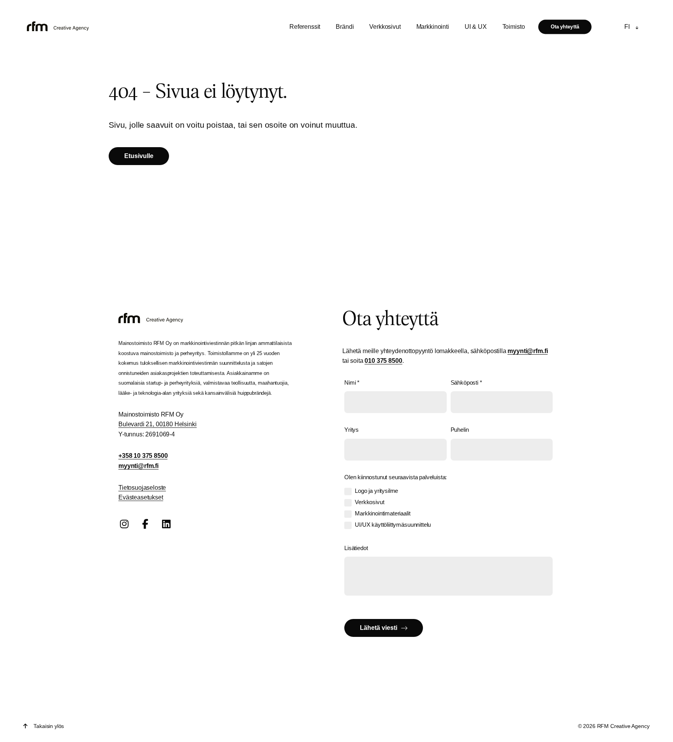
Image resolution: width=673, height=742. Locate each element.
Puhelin (460, 429)
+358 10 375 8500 (142, 455)
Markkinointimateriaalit (382, 513)
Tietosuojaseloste (142, 487)
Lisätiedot (356, 548)
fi (627, 26)
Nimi (351, 382)
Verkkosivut (384, 26)
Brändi (345, 26)
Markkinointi (432, 26)
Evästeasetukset (140, 497)
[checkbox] (348, 491)
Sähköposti (466, 382)
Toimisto (513, 26)
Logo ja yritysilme (376, 490)
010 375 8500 (383, 360)
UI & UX (476, 26)
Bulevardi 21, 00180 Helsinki (157, 424)
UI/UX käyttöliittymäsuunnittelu (393, 524)
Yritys (351, 429)
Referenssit (304, 26)
